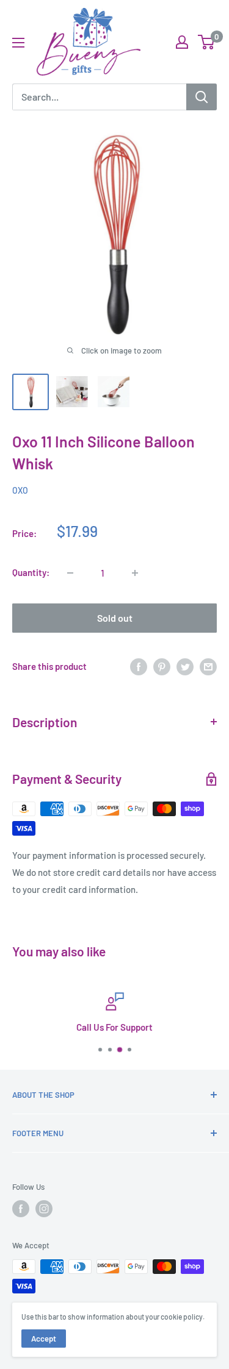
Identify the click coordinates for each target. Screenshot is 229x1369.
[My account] (182, 42)
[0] (206, 42)
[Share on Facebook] (138, 666)
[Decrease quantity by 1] (70, 573)
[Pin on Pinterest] (161, 666)
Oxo (20, 490)
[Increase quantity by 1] (135, 573)
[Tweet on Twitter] (185, 666)
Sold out (115, 618)
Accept (43, 1338)
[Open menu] (18, 43)
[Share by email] (208, 666)
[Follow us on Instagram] (44, 1208)
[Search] (201, 97)
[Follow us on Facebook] (20, 1208)
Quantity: (30, 572)
